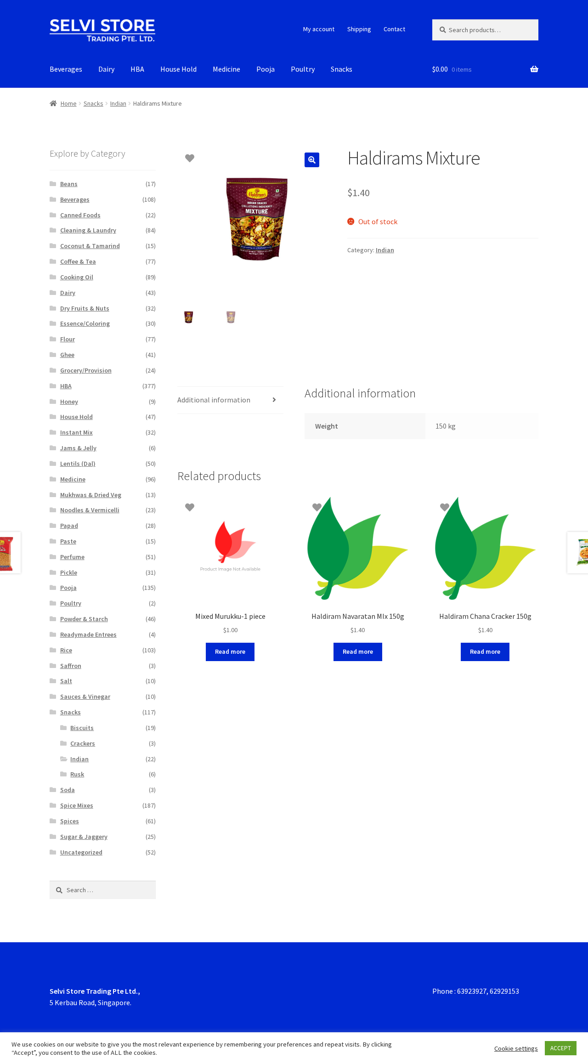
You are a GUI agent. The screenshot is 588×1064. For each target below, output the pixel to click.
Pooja (265, 69)
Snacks (341, 69)
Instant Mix (76, 432)
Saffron (70, 666)
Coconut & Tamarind (90, 246)
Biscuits (82, 728)
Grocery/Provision (86, 370)
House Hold (178, 69)
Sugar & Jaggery (83, 836)
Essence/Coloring (85, 323)
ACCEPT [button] (560, 1048)
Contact (394, 29)
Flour (67, 339)
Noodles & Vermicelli (89, 510)
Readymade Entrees (88, 634)
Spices (69, 821)
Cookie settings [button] (516, 1048)
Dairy (106, 69)
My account (318, 29)
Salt (66, 681)
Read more (230, 651)
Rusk (77, 774)
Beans (69, 184)
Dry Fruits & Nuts (84, 308)
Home (69, 103)
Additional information (213, 399)
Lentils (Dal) (78, 463)
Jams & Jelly (78, 448)
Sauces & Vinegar (85, 696)
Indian (118, 103)
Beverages (66, 69)
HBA (137, 69)
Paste (68, 541)
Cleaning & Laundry (88, 230)
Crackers (82, 743)
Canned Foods (80, 215)
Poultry (303, 69)
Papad (69, 525)
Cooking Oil (76, 277)
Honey (69, 401)
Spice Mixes (76, 805)
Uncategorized (81, 852)
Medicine (226, 69)
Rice (66, 650)
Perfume (72, 557)
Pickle (68, 572)
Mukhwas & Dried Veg (90, 495)
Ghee (67, 355)
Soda (67, 790)
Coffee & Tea (78, 261)
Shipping (359, 29)
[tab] (230, 400)
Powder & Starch (84, 619)
